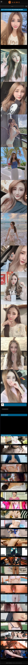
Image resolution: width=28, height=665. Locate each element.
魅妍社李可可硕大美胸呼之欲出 (7, 584)
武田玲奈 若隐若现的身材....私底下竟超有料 (9, 482)
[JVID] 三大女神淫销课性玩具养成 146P (8, 519)
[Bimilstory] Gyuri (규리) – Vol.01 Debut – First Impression (12, 472)
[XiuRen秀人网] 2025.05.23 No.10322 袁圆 (9, 640)
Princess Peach (4, 649)
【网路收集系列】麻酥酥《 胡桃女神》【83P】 (10, 537)
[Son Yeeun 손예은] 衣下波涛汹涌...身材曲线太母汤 (10, 565)
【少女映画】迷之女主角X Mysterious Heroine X (10, 463)
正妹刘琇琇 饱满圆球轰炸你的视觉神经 (8, 621)
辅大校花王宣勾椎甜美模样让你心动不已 (8, 556)
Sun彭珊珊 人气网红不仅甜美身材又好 (8, 630)
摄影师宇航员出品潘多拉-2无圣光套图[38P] (9, 491)
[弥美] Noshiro (4, 658)
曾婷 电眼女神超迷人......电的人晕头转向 (8, 612)
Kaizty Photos (14, 2)
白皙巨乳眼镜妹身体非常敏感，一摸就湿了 (9, 547)
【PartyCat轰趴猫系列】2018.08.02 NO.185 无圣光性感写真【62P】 (14, 602)
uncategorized (5, 409)
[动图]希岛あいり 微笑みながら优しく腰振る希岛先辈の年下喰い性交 (14, 593)
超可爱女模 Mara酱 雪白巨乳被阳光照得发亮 (9, 444)
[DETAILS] (2, 404)
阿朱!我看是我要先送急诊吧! (6, 528)
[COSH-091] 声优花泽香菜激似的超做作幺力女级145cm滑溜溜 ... (13, 509)
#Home (12, 6)
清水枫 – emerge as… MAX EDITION (8, 454)
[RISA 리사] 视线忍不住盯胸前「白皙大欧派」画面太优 (11, 575)
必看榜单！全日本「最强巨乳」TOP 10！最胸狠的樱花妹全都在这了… (14, 500)
